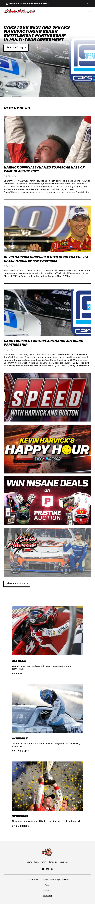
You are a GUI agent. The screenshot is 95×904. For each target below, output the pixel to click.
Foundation (47, 890)
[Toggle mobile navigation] (89, 11)
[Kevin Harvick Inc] (47, 552)
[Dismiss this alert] (87, 3)
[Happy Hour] (47, 449)
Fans (36, 862)
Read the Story (15, 39)
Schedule (19, 751)
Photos (47, 885)
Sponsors (19, 826)
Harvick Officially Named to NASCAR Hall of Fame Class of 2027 (44, 169)
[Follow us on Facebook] (43, 868)
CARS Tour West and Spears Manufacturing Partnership (43, 343)
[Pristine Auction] (47, 500)
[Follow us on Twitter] (51, 868)
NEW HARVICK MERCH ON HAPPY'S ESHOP (29, 3)
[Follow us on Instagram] (47, 868)
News (16, 673)
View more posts (16, 583)
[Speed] (47, 397)
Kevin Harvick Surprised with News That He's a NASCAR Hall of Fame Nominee (46, 259)
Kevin (43, 862)
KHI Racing (47, 896)
